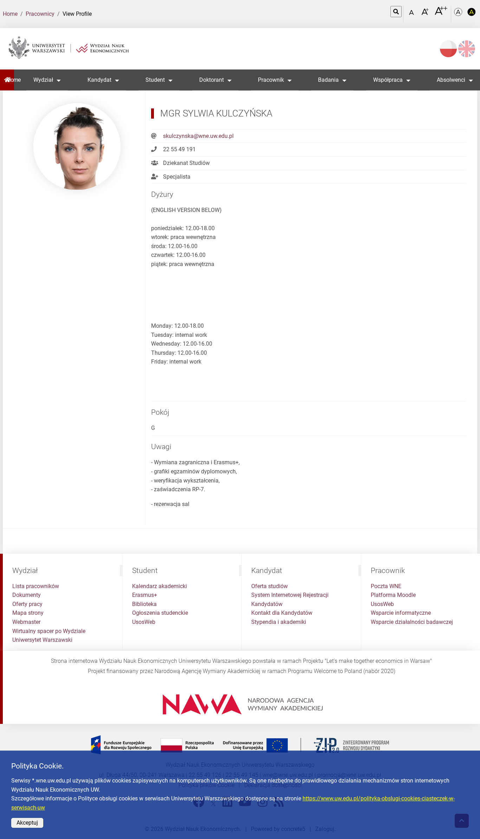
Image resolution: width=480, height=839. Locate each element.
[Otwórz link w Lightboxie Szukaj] (396, 11)
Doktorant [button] (211, 79)
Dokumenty (26, 595)
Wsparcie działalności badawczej (412, 622)
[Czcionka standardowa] (412, 14)
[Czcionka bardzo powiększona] (441, 13)
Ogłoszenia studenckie (160, 613)
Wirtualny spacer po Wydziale (48, 631)
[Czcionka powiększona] (425, 14)
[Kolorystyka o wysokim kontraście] (471, 14)
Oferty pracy (27, 604)
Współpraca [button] (388, 79)
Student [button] (155, 79)
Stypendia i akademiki (278, 622)
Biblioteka (144, 604)
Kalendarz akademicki (159, 586)
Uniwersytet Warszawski (42, 640)
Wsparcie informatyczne (401, 613)
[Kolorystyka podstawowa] (459, 14)
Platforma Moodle (393, 595)
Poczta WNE (386, 586)
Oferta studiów (269, 586)
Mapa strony (28, 613)
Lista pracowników (35, 586)
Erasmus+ (144, 595)
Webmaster (26, 622)
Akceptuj (27, 822)
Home (10, 14)
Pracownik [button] (271, 79)
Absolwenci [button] (451, 79)
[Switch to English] (466, 48)
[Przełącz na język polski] (448, 48)
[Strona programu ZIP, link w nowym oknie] (240, 744)
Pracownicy (40, 14)
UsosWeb (143, 622)
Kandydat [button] (99, 79)
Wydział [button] (43, 79)
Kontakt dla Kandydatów (281, 613)
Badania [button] (328, 79)
